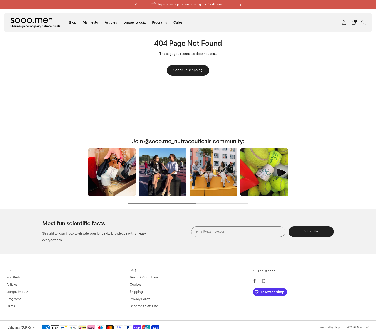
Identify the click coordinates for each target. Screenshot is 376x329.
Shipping (136, 292)
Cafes (177, 22)
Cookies (135, 284)
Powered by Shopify (331, 327)
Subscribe (311, 231)
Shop (72, 22)
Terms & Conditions (144, 277)
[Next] (240, 5)
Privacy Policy (140, 299)
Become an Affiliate (144, 306)
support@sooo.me (266, 270)
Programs (159, 22)
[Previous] (136, 5)
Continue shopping (188, 70)
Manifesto (90, 22)
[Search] (363, 22)
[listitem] (188, 4)
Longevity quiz (134, 22)
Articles (111, 22)
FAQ (133, 270)
